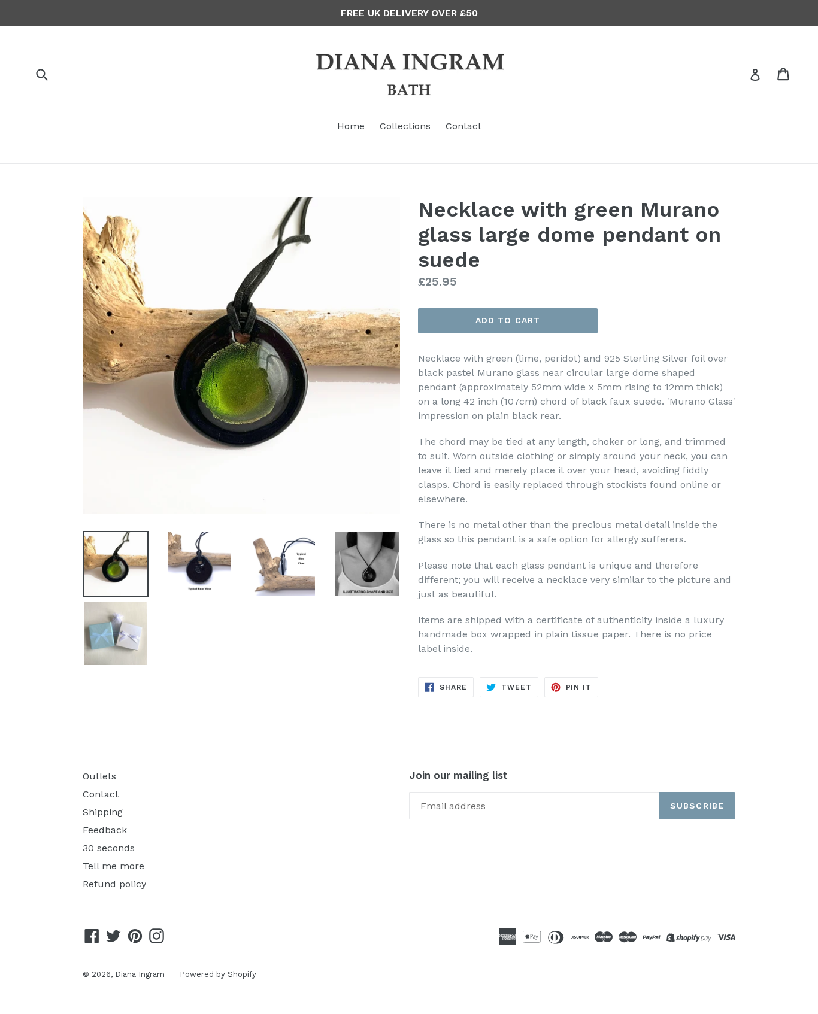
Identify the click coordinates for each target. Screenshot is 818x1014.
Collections (405, 126)
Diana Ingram (140, 974)
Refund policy (114, 883)
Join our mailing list (458, 775)
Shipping (103, 812)
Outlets (99, 776)
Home (351, 126)
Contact (463, 126)
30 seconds (109, 848)
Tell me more (113, 866)
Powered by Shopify (218, 974)
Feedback (105, 830)
